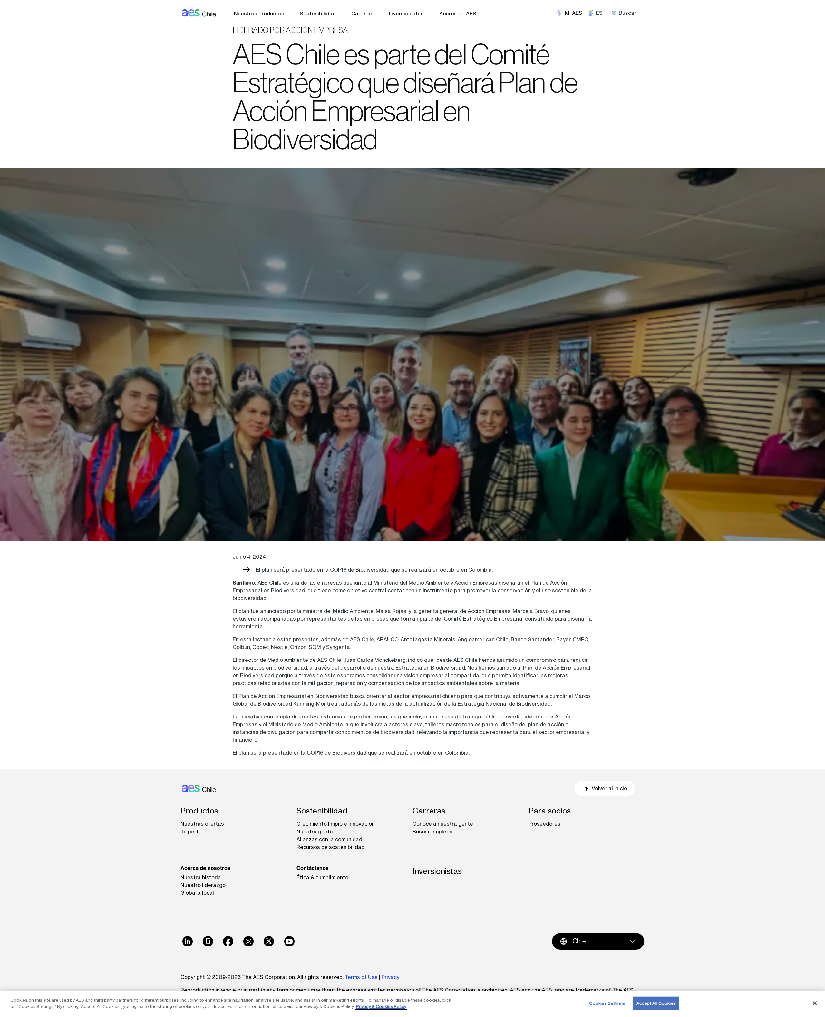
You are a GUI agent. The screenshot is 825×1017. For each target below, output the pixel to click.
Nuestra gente (314, 831)
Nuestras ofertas (202, 824)
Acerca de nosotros (205, 868)
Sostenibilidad (318, 13)
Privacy (390, 977)
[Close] (815, 1003)
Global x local (197, 892)
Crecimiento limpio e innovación (335, 824)
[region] (412, 1004)
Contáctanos (312, 868)
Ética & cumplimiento (322, 877)
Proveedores (544, 824)
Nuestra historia (200, 877)
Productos (199, 810)
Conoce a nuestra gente (442, 824)
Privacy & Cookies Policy (381, 1006)
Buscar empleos (432, 831)
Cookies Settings (607, 1003)
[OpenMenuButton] (571, 13)
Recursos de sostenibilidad (330, 847)
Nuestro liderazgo (203, 885)
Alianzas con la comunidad (329, 839)
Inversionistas (406, 13)
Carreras (362, 13)
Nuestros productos (259, 13)
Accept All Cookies (656, 1003)
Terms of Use (361, 977)
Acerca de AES (457, 13)
